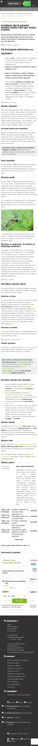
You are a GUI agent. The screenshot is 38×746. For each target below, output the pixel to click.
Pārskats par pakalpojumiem (16, 676)
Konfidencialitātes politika (15, 679)
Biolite (15, 405)
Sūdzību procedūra (13, 671)
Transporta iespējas (13, 663)
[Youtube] (20, 702)
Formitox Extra (17, 426)
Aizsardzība (27, 13)
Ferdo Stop (8, 403)
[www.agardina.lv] (11, 702)
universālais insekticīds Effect (14, 395)
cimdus (13, 324)
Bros (2, 331)
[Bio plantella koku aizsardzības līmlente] (14, 572)
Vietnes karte (11, 687)
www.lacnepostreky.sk (23, 695)
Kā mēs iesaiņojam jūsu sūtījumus (18, 660)
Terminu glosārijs (12, 681)
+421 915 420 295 (12, 635)
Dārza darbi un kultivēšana (14, 13)
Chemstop (7, 373)
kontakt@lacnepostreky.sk (15, 637)
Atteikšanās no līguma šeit (15, 673)
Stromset (31, 304)
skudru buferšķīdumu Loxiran (23, 444)
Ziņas (3, 13)
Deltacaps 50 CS (27, 386)
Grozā (18, 601)
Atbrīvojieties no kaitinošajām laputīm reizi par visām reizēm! (20, 516)
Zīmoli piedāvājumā (13, 684)
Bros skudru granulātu (30, 347)
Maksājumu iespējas (13, 665)
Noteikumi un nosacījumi (15, 668)
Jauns (33, 564)
